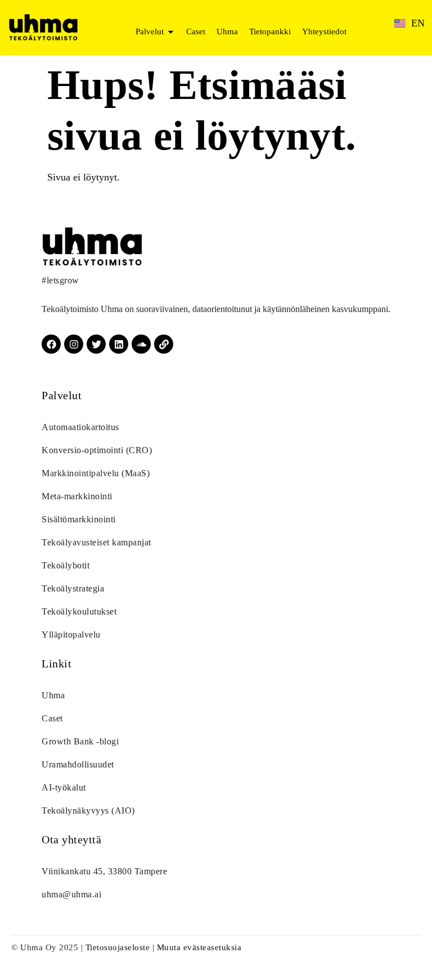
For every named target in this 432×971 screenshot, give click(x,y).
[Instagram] (73, 344)
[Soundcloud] (141, 344)
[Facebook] (51, 344)
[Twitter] (96, 344)
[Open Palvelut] (170, 31)
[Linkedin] (118, 344)
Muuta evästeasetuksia (199, 947)
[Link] (163, 344)
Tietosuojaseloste (118, 947)
